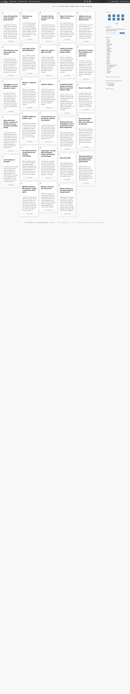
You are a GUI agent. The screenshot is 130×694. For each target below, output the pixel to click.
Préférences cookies (100, 222)
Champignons (110, 66)
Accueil (56, 6)
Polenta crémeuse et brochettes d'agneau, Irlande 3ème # (66, 190)
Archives (82, 6)
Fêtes (108, 62)
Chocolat (109, 68)
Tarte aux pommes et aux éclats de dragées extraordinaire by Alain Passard (86, 159)
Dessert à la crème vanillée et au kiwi (67, 17)
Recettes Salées (63, 6)
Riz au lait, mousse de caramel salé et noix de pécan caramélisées (29, 153)
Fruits (108, 59)
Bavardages (89, 6)
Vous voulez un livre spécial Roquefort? (28, 49)
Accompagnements (112, 65)
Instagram (118, 15)
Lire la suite (10, 41)
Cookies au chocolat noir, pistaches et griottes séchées (66, 50)
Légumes (109, 48)
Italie (108, 53)
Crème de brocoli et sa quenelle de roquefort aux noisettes (48, 118)
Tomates (109, 71)
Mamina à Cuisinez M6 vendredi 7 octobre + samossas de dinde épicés (29, 189)
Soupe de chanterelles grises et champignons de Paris (10, 18)
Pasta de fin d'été (65, 158)
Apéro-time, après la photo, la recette (47, 51)
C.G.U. (73, 222)
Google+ (109, 19)
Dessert (109, 41)
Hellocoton (114, 19)
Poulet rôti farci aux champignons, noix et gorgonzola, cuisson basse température (67, 124)
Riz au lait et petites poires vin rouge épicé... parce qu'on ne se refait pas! (86, 121)
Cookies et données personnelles (85, 222)
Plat (108, 42)
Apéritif (108, 50)
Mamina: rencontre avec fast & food (47, 187)
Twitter (114, 15)
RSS (122, 19)
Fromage (109, 51)
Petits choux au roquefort (27, 17)
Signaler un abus (66, 222)
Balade (108, 72)
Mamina (34, 222)
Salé (108, 39)
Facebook (109, 15)
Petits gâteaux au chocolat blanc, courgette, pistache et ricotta (10, 86)
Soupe (108, 60)
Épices (108, 57)
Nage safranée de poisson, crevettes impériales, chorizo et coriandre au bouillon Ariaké (10, 124)
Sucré (108, 47)
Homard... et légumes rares (29, 83)
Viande (108, 54)
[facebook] (85, 1)
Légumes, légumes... (47, 84)
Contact (118, 19)
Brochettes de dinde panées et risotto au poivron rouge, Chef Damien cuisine (66, 87)
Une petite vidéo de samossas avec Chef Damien (47, 18)
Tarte (108, 56)
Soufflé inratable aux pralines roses (29, 117)
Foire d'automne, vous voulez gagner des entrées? (10, 52)
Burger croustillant (85, 88)
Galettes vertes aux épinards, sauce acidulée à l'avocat (85, 18)
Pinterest (122, 15)
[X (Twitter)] (87, 1)
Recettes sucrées (74, 6)
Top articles (52, 222)
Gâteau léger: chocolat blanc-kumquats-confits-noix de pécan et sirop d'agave (48, 153)
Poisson (109, 63)
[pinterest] (90, 1)
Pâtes (108, 69)
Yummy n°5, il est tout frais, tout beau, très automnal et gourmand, (86, 53)
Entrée (108, 45)
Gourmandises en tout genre (9, 161)
